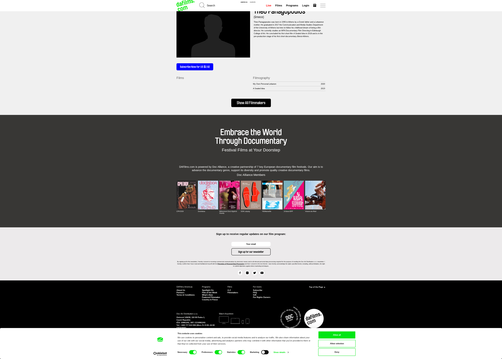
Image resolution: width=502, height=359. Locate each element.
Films (278, 5)
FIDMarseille (266, 211)
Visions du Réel (310, 211)
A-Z (229, 290)
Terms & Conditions (185, 295)
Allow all (337, 335)
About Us (180, 290)
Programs (292, 5)
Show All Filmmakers (251, 103)
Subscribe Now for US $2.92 (195, 66)
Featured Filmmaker (211, 297)
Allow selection (337, 343)
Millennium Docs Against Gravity (228, 212)
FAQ (255, 292)
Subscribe (257, 290)
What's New (207, 295)
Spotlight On (208, 290)
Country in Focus (210, 299)
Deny (337, 352)
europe (253, 2)
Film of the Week (209, 292)
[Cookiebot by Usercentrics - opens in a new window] (160, 354)
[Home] (185, 5)
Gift (254, 295)
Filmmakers (232, 292)
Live (268, 5)
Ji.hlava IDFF (288, 211)
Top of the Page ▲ (317, 287)
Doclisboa (201, 211)
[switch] (218, 352)
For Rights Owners (261, 297)
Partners (180, 292)
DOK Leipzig (245, 211)
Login (305, 5)
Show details (279, 352)
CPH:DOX (180, 211)
